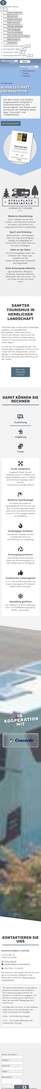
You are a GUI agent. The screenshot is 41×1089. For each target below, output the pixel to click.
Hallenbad (24, 240)
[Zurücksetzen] (2, 9)
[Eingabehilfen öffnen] (3, 2)
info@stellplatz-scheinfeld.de (17, 964)
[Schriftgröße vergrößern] (24, 49)
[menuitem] (26, 76)
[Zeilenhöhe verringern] (20, 52)
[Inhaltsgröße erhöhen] (29, 46)
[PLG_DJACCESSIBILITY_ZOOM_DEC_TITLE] (25, 46)
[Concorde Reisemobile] (20, 740)
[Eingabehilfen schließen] (5, 9)
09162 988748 (10, 961)
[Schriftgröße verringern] (21, 49)
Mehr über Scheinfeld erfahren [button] (20, 372)
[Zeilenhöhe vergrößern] (23, 52)
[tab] (20, 419)
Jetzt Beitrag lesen (11, 123)
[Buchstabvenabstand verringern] (28, 55)
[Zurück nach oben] (37, 1077)
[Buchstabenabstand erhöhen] (31, 55)
